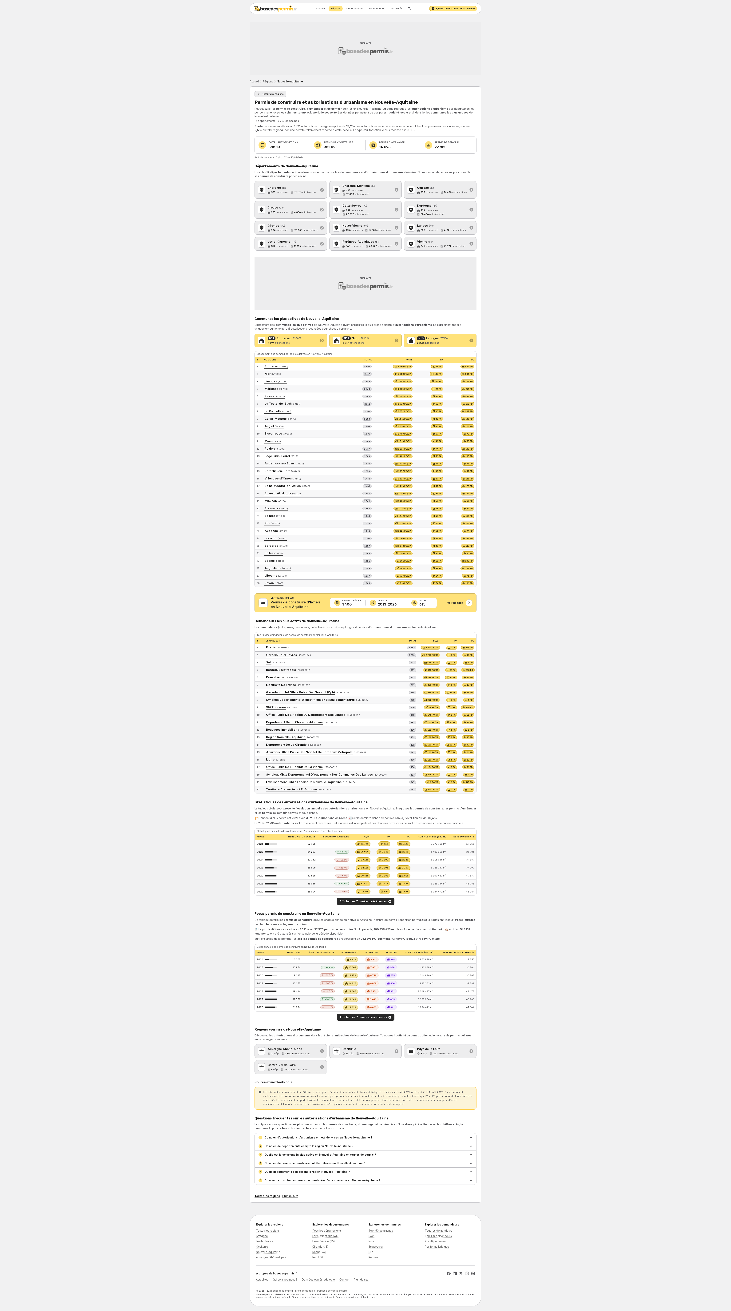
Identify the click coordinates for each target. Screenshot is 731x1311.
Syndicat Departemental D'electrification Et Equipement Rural (310, 699)
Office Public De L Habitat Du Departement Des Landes (305, 715)
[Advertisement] (365, 48)
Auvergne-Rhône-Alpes (271, 1257)
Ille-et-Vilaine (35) (323, 1241)
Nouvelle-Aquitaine (268, 1251)
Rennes (373, 1257)
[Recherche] (409, 9)
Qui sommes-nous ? (285, 1279)
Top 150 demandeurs (438, 1236)
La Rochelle (278, 411)
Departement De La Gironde (286, 744)
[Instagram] (467, 1273)
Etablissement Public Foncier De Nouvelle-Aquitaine (304, 782)
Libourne (276, 575)
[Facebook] (449, 1273)
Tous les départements (327, 1230)
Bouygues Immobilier (281, 729)
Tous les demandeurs (438, 1230)
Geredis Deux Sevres (281, 655)
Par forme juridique (437, 1246)
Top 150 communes (381, 1230)
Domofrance (275, 677)
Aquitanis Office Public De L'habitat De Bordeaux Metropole (309, 752)
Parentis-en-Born (282, 471)
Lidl (268, 759)
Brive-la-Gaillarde (283, 493)
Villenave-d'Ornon (283, 478)
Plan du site (290, 1196)
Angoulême (278, 568)
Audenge (276, 531)
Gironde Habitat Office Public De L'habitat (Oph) (300, 692)
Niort (273, 373)
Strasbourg (376, 1246)
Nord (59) (318, 1257)
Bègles (274, 560)
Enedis (271, 647)
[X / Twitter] (461, 1273)
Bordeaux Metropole (281, 670)
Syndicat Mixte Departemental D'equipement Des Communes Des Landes (319, 774)
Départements (354, 8)
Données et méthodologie (318, 1279)
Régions (335, 8)
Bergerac (276, 545)
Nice (371, 1241)
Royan (274, 583)
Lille (371, 1251)
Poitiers (275, 448)
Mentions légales (305, 1290)
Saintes (275, 516)
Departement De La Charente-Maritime (294, 722)
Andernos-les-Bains (284, 463)
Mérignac (276, 389)
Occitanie (262, 1246)
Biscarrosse (278, 433)
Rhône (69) (319, 1251)
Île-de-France (265, 1241)
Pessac (275, 396)
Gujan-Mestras (280, 418)
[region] (365, 712)
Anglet (274, 426)
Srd (268, 662)
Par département (435, 1241)
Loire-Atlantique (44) (325, 1236)
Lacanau (275, 538)
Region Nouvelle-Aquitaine (285, 737)
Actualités (396, 8)
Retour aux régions (273, 94)
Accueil (320, 8)
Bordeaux (276, 366)
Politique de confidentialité (332, 1290)
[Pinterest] (473, 1273)
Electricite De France (281, 685)
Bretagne (262, 1236)
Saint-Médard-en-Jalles (287, 486)
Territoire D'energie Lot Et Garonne (291, 789)
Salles (274, 553)
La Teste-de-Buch (283, 403)
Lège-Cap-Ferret (282, 456)
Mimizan (275, 501)
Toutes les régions (267, 1196)
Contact (344, 1279)
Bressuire (276, 508)
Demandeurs (377, 8)
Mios (273, 441)
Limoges (275, 381)
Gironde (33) (320, 1246)
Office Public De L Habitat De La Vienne (294, 767)
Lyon (371, 1236)
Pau (272, 523)
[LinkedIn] (455, 1273)
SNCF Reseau (276, 707)
